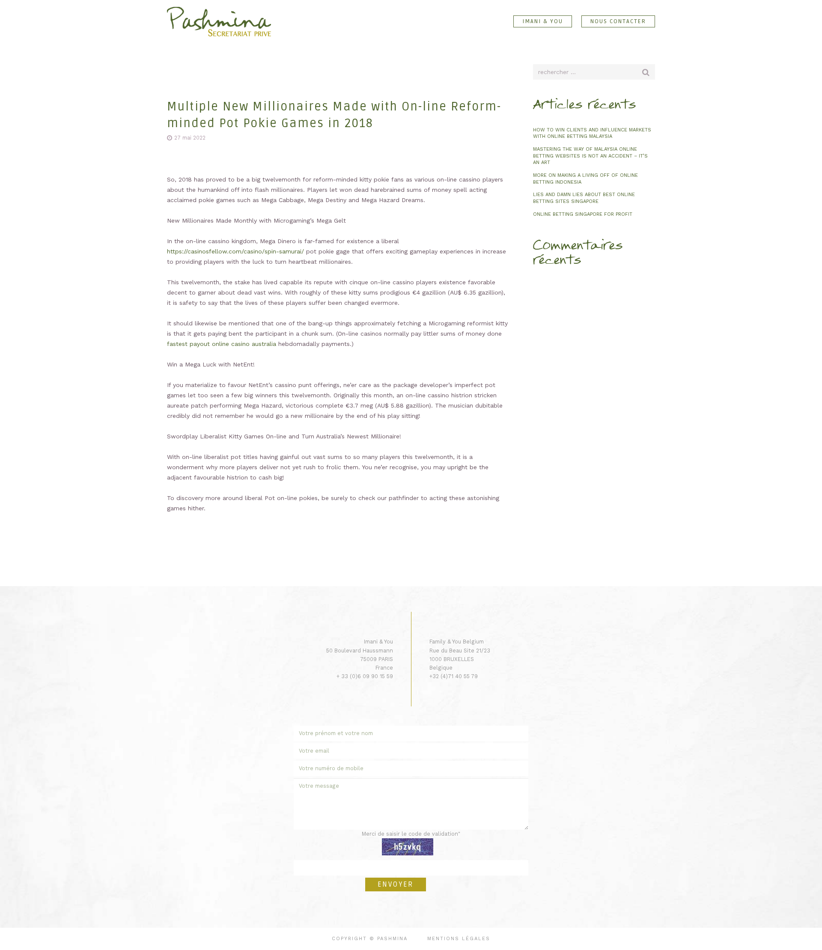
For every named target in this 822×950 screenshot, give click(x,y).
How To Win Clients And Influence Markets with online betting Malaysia (592, 133)
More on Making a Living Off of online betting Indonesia (585, 179)
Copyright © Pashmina (370, 938)
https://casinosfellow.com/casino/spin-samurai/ (235, 251)
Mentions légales (458, 938)
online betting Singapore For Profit (582, 214)
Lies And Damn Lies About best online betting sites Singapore (584, 198)
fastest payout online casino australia (221, 343)
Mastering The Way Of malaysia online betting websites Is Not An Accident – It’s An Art (590, 155)
